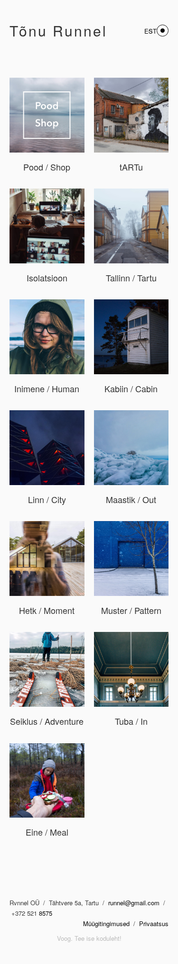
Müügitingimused (106, 923)
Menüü (163, 30)
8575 (45, 913)
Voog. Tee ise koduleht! (89, 938)
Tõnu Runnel (58, 30)
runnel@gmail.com (134, 902)
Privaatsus (154, 923)
